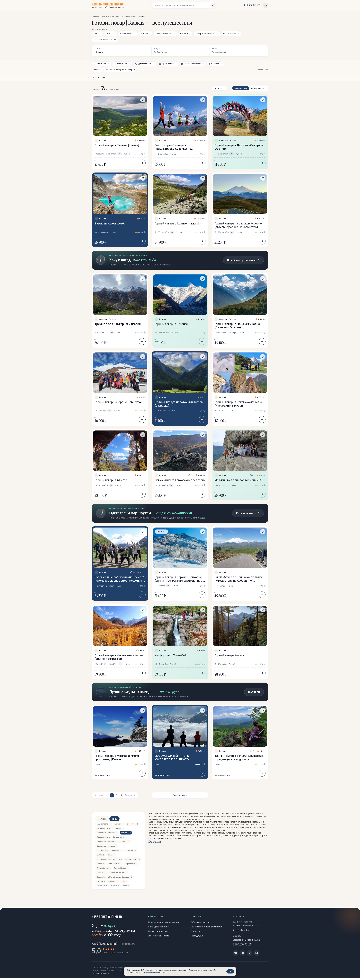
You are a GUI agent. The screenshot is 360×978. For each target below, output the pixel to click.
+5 (119, 154)
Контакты (195, 931)
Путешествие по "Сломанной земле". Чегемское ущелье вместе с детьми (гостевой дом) (119, 578)
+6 (109, 410)
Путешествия (241, 88)
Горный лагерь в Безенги (171, 324)
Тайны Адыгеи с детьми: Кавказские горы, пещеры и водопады (238, 757)
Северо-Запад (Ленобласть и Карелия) (114, 877)
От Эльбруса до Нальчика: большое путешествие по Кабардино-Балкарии (238, 578)
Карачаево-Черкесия (107, 841)
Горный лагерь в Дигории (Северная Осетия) (238, 146)
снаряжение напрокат (174, 512)
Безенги (119, 824)
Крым (111, 855)
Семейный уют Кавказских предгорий (180, 480)
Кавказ (102, 140)
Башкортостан (104, 824)
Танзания (102, 886)
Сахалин (101, 872)
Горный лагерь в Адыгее (110, 480)
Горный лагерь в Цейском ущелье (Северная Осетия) (237, 325)
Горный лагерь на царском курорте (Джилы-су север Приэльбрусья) (238, 225)
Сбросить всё (262, 69)
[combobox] (182, 5)
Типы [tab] (114, 818)
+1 (112, 332)
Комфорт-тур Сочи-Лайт (171, 655)
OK (230, 971)
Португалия (131, 864)
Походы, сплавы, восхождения (163, 922)
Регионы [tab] (102, 818)
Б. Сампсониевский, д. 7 (244, 925)
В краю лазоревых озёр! (110, 223)
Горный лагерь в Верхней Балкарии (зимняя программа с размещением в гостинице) (179, 578)
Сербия (101, 881)
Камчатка (118, 837)
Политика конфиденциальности (206, 926)
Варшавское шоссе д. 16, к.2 (246, 939)
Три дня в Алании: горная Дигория (117, 324)
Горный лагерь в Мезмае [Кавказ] (116, 145)
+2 (172, 232)
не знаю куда (146, 259)
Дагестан (132, 824)
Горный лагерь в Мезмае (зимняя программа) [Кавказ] (116, 757)
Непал (100, 864)
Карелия (125, 841)
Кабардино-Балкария (107, 833)
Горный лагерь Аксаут (229, 655)
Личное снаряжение (158, 935)
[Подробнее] (142, 163)
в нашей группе (169, 691)
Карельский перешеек (107, 846)
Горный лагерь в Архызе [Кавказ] (177, 223)
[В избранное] (142, 99)
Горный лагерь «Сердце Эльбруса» (118, 402)
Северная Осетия (227, 140)
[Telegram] (242, 953)
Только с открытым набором (122, 69)
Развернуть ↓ (154, 841)
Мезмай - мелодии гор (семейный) (237, 480)
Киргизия (131, 850)
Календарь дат (258, 88)
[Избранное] (265, 5)
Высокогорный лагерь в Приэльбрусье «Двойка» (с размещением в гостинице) (173, 146)
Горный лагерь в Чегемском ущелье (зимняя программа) (118, 656)
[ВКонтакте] (235, 953)
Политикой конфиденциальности (153, 972)
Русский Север (121, 868)
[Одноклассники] (249, 953)
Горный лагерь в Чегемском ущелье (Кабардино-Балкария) (238, 403)
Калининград (103, 837)
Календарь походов (158, 926)
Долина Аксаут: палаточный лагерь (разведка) (179, 403)
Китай (100, 855)
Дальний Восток (104, 828)
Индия (119, 828)
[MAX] (256, 953)
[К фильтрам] (94, 78)
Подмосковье (114, 864)
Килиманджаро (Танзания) (109, 850)
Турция (115, 886)
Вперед (128, 795)
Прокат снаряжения (158, 931)
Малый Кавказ (132, 859)
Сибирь (112, 881)
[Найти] (213, 5)
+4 (168, 586)
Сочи (124, 881)
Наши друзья (197, 935)
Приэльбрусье (104, 868)
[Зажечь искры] (353, 914)
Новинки (97, 69)
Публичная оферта (200, 922)
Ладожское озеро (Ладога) (109, 859)
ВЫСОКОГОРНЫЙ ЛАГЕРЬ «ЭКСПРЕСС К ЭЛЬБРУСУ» (172, 757)
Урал (126, 886)
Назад (101, 795)
